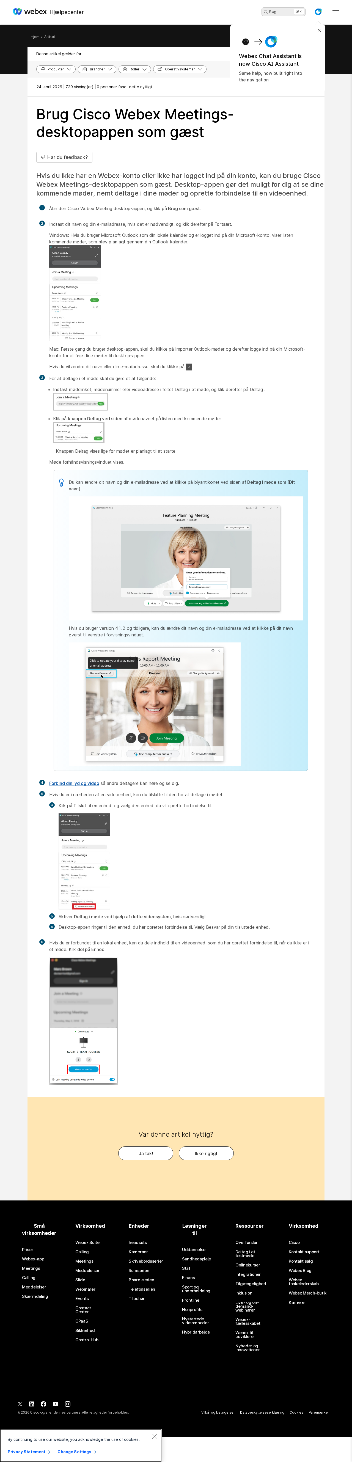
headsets (138, 1242)
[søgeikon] (266, 12)
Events (82, 1299)
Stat (186, 1268)
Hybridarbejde (196, 1332)
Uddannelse (193, 1250)
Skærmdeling (35, 1296)
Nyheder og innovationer (247, 1348)
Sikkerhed (85, 1330)
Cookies (296, 1412)
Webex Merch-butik (307, 1293)
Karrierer (297, 1302)
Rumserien (139, 1271)
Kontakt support (304, 1252)
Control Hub (86, 1340)
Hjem (35, 37)
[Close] (154, 1436)
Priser (27, 1250)
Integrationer (248, 1274)
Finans (188, 1278)
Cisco (294, 1242)
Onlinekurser (247, 1265)
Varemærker (319, 1412)
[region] (81, 1445)
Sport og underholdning (196, 1289)
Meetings (31, 1268)
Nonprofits (192, 1310)
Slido (80, 1280)
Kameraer (138, 1252)
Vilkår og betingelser (218, 1412)
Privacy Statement (26, 1451)
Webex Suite (87, 1242)
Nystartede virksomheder (195, 1321)
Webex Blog (300, 1271)
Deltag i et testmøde (245, 1254)
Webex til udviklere (244, 1335)
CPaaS (81, 1321)
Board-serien (141, 1280)
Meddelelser (34, 1287)
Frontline (190, 1300)
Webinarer (85, 1289)
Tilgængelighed (250, 1284)
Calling (28, 1278)
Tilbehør (137, 1299)
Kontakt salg (301, 1261)
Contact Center (83, 1310)
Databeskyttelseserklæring (262, 1412)
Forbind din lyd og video (74, 783)
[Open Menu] (336, 12)
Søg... (274, 11)
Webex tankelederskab (304, 1282)
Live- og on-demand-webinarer (247, 1306)
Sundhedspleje (196, 1259)
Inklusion (243, 1293)
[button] (318, 12)
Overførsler (246, 1242)
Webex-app (33, 1259)
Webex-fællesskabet (247, 1321)
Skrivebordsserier (146, 1261)
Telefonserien (142, 1289)
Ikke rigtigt (206, 1153)
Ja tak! (146, 1153)
